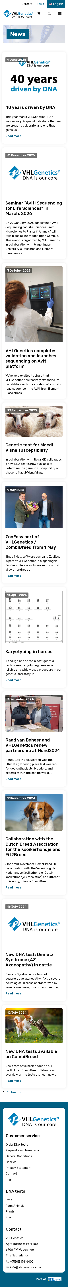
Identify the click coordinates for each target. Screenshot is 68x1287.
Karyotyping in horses (28, 651)
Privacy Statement (19, 1167)
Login (9, 1179)
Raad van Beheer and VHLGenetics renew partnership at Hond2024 (32, 745)
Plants (10, 1211)
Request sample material (23, 1150)
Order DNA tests (17, 1144)
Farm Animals (15, 1205)
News (40, 4)
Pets (9, 1200)
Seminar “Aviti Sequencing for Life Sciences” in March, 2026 (33, 208)
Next (16, 1092)
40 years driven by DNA (30, 107)
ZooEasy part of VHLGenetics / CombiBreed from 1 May (30, 542)
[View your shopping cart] (39, 13)
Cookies (11, 1162)
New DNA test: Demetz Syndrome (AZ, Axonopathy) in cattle (29, 960)
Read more (13, 136)
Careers (27, 4)
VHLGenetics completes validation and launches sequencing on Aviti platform (31, 358)
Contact (11, 1173)
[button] (49, 13)
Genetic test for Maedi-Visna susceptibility (30, 447)
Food (9, 1217)
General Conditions (19, 1156)
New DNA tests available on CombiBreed (31, 1054)
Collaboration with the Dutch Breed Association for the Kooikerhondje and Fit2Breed (33, 846)
